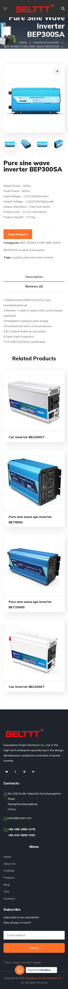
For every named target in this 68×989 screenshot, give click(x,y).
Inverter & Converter (46, 42)
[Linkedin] (24, 772)
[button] (63, 8)
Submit (34, 948)
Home (23, 42)
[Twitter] (33, 772)
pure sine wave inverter (38, 257)
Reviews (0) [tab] (34, 286)
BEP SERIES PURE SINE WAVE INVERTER (31, 46)
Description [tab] (34, 277)
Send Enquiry (18, 234)
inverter (17, 257)
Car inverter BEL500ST (26, 437)
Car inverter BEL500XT (27, 687)
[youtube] (6, 772)
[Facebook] (15, 772)
